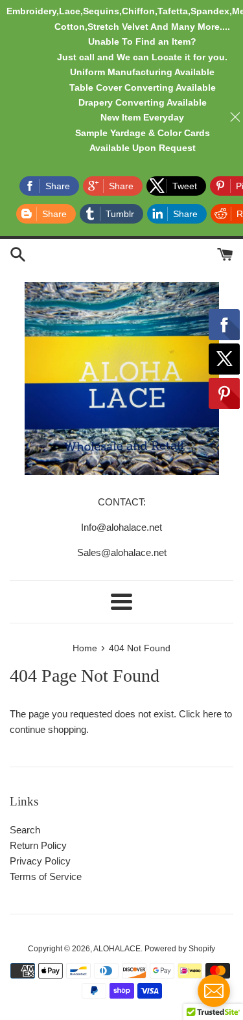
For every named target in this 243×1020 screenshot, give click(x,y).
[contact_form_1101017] (214, 991)
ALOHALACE (117, 948)
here (212, 713)
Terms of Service (46, 876)
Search (25, 829)
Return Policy (38, 845)
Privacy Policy (40, 860)
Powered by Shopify (180, 948)
